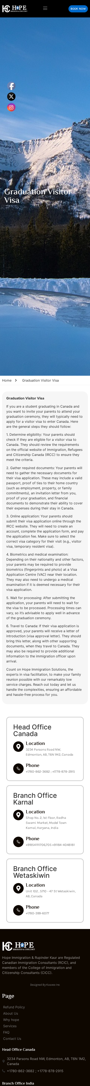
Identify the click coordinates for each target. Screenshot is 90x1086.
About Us (10, 1013)
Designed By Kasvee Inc (45, 985)
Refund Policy (14, 1007)
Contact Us (12, 1038)
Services (10, 1026)
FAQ (6, 1032)
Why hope (11, 1020)
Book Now (78, 8)
